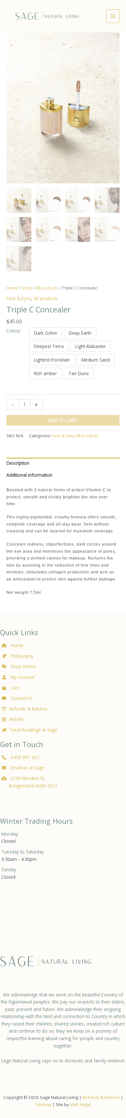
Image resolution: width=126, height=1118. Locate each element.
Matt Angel (80, 1104)
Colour (13, 331)
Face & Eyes (18, 298)
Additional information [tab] (29, 475)
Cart (14, 688)
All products (47, 288)
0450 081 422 (25, 757)
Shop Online (22, 666)
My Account (21, 677)
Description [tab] (17, 463)
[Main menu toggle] (113, 16)
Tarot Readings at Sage (33, 730)
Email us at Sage (27, 768)
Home (12, 288)
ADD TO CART (63, 420)
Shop (27, 288)
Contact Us (21, 698)
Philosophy (22, 656)
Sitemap (43, 1104)
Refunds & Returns (28, 709)
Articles (16, 719)
